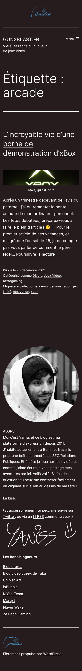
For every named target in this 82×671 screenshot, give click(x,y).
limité (7, 292)
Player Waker (14, 607)
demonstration (60, 286)
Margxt (9, 600)
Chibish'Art (12, 580)
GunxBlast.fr (21, 39)
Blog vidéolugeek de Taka (24, 573)
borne (33, 286)
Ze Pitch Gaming (17, 614)
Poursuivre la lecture (35, 254)
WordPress (52, 654)
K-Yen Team (13, 594)
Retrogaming (12, 281)
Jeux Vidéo (52, 275)
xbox (34, 292)
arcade (22, 286)
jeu (75, 286)
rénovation (21, 292)
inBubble (10, 587)
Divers (37, 275)
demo (43, 286)
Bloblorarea (12, 566)
